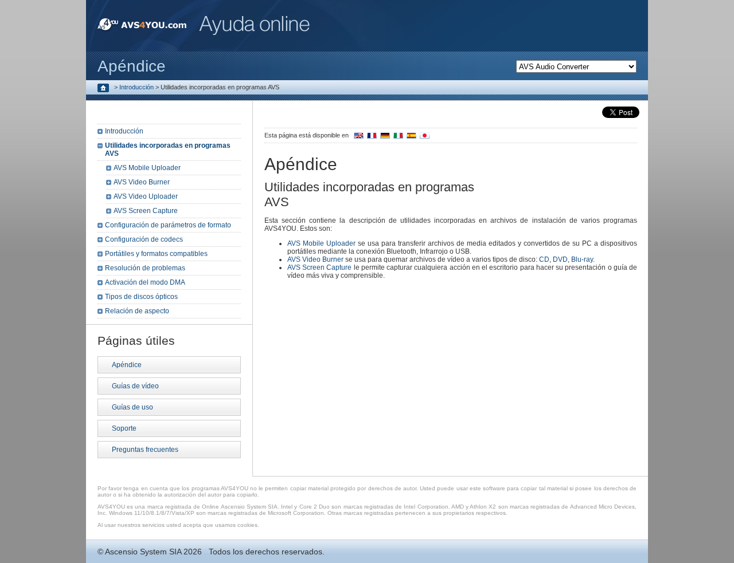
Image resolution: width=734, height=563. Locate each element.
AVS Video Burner (315, 259)
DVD (560, 259)
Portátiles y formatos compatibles (156, 254)
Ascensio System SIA (143, 551)
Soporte (124, 428)
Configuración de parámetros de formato (168, 225)
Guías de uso (132, 407)
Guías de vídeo (135, 386)
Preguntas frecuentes (145, 450)
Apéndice (127, 365)
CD (544, 259)
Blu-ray (582, 259)
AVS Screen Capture (319, 267)
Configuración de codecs (144, 239)
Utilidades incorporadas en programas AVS (168, 149)
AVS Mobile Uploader (321, 243)
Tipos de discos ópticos (141, 297)
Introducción (136, 87)
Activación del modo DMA (145, 282)
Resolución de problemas (145, 268)
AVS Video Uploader (146, 196)
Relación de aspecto (137, 311)
